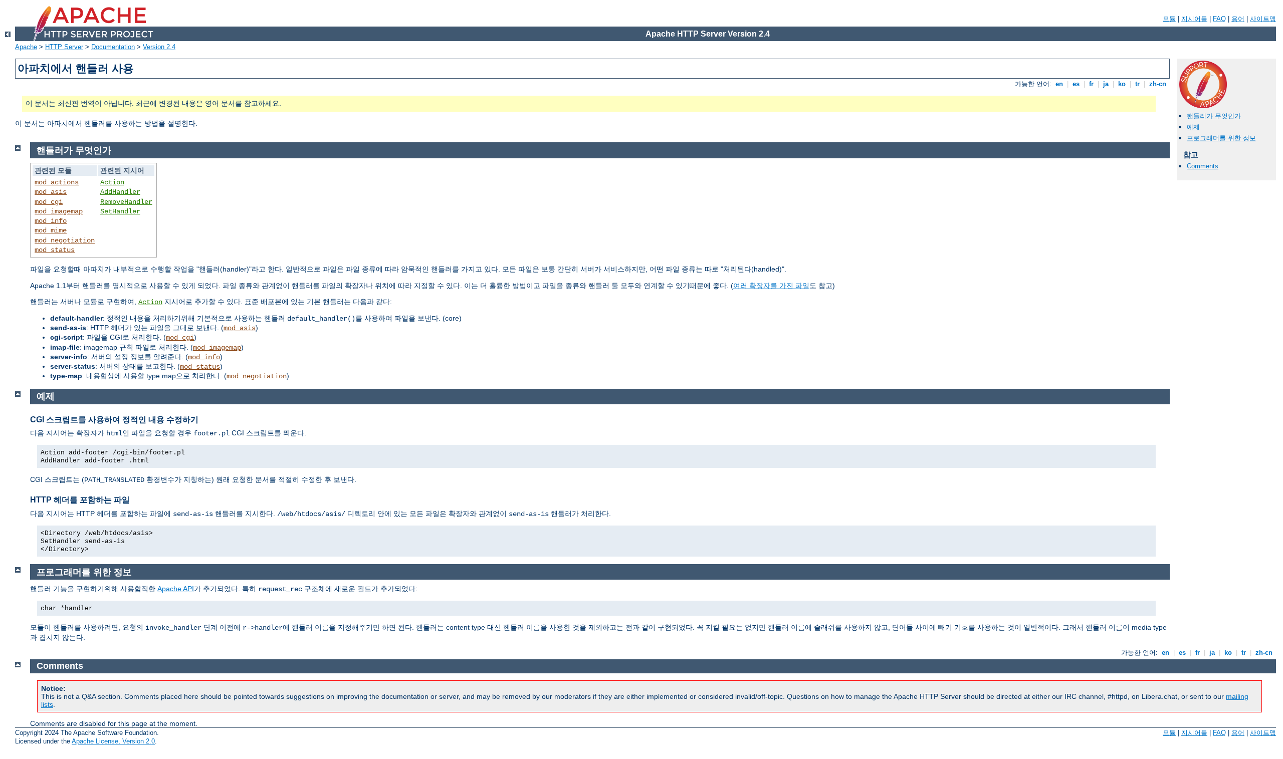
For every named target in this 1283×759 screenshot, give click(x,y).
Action (112, 182)
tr (1137, 84)
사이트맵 (1263, 19)
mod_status (55, 250)
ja (1106, 84)
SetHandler (120, 211)
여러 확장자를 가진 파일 (771, 286)
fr (1091, 84)
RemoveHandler (126, 202)
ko (1122, 84)
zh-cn (1157, 84)
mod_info (51, 221)
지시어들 (1194, 19)
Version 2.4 (159, 47)
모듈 (1169, 19)
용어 (1237, 19)
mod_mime (51, 230)
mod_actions (57, 182)
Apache (26, 47)
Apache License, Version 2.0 (113, 741)
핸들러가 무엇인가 (1214, 116)
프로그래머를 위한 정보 (1221, 138)
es (1076, 84)
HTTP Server (64, 47)
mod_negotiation (65, 240)
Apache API (175, 589)
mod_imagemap (59, 211)
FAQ (1219, 19)
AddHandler (120, 192)
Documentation (113, 47)
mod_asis (51, 192)
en (1059, 84)
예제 (1193, 127)
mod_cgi (49, 202)
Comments (1202, 166)
